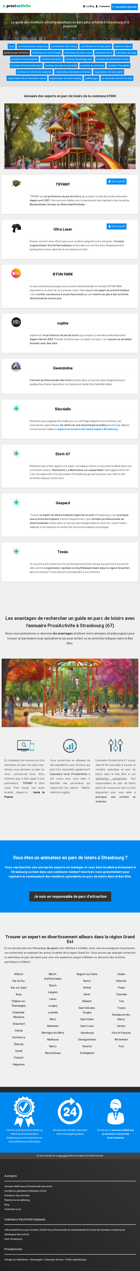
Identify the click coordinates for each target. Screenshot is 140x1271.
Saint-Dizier (87, 1019)
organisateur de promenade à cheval (27, 78)
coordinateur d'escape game (96, 46)
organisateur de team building (65, 78)
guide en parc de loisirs (16, 52)
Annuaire (8, 1186)
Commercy (18, 1037)
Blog (6, 1204)
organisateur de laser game (108, 72)
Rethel (87, 987)
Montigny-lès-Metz (53, 1032)
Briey (19, 994)
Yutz (121, 1046)
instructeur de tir (103, 52)
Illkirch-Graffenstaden (53, 976)
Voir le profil (118, 181)
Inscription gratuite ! (125, 7)
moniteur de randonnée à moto (112, 59)
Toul (121, 1001)
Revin (87, 994)
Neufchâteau (53, 1053)
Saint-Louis (87, 1026)
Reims (87, 980)
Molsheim (53, 1026)
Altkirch (18, 974)
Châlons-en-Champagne (19, 1003)
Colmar (19, 1030)
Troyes (121, 1007)
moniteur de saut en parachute (61, 65)
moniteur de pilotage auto (79, 59)
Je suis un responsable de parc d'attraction (70, 896)
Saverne (87, 1046)
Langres (53, 992)
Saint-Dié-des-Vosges (87, 1010)
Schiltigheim (87, 1053)
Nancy (53, 1046)
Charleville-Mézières (18, 1015)
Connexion (104, 6)
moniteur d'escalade (118, 65)
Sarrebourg (87, 1032)
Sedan (121, 974)
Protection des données (17, 1195)
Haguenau (19, 1064)
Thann (121, 987)
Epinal (18, 1050)
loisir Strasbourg (13, 1239)
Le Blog (89, 6)
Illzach (53, 985)
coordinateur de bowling (64, 46)
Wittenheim (121, 1039)
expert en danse (123, 46)
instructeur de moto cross (78, 52)
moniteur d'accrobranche (24, 59)
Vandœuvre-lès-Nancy (121, 1017)
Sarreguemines (87, 1039)
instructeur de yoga (126, 52)
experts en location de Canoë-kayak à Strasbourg (87, 429)
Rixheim (87, 1001)
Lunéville (53, 1012)
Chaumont (19, 1023)
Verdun (121, 1026)
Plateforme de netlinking (17, 1200)
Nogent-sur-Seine (87, 974)
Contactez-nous (12, 1209)
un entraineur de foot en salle (117, 78)
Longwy (52, 1005)
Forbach (19, 1057)
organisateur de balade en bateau (73, 72)
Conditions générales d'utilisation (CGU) (25, 1191)
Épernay (19, 1044)
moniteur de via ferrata (92, 65)
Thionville (121, 994)
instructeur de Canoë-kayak (46, 52)
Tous (11, 46)
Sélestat (121, 980)
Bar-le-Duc (19, 980)
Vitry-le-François (121, 1032)
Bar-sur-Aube (19, 987)
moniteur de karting (51, 59)
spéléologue (91, 78)
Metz (53, 1019)
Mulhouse (53, 1039)
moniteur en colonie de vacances (34, 72)
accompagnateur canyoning (32, 46)
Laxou (52, 999)
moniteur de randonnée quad (26, 65)
